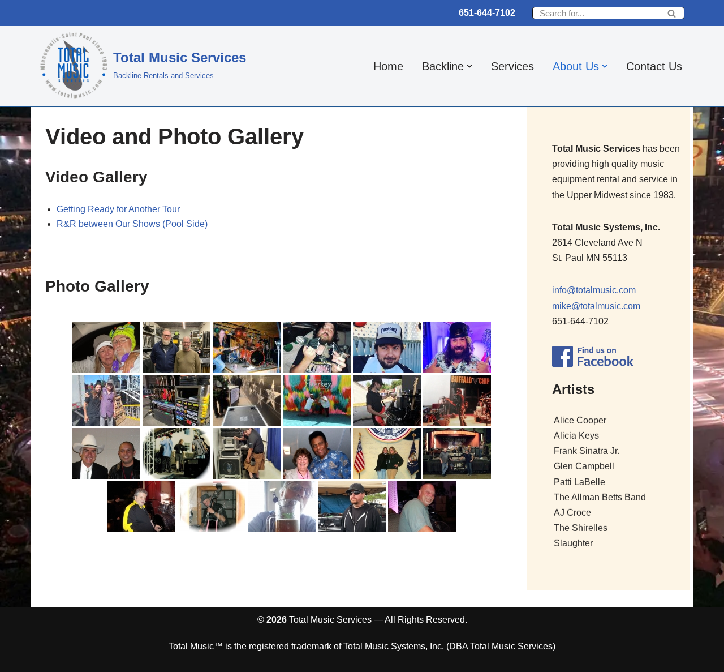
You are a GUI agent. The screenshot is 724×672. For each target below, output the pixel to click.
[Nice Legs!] (247, 453)
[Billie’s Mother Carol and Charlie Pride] (317, 453)
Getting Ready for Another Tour (118, 209)
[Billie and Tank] (106, 347)
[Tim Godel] (387, 400)
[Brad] (457, 453)
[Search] (671, 13)
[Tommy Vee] (211, 506)
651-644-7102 (487, 13)
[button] (469, 66)
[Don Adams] (422, 506)
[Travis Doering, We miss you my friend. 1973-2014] (176, 453)
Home (388, 66)
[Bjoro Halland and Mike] (106, 453)
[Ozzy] (141, 506)
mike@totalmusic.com (596, 306)
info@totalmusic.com (594, 290)
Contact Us (654, 66)
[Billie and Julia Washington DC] (387, 453)
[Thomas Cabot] (352, 506)
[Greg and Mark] (176, 347)
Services (512, 66)
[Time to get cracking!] (387, 347)
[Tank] (282, 506)
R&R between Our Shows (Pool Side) (132, 224)
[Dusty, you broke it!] (317, 347)
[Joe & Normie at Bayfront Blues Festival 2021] (106, 400)
